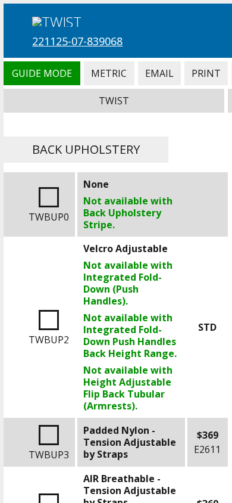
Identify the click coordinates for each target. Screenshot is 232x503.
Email (159, 73)
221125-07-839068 (77, 41)
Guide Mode (42, 73)
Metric (109, 73)
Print (206, 73)
